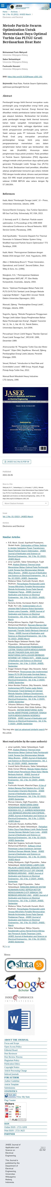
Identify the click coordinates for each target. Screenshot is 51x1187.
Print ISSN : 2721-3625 (14, 1130)
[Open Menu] (2, 5)
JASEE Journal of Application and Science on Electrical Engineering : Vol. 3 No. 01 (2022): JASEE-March (27, 636)
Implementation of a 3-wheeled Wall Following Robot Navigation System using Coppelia (26, 608)
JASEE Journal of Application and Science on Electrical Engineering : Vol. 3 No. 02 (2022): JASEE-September (27, 939)
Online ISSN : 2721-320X (15, 1127)
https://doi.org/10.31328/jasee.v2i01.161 (25, 77)
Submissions (9, 1088)
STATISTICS (10, 1091)
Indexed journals (11, 1074)
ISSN (6, 1124)
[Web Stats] (10, 1097)
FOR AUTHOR (11, 1077)
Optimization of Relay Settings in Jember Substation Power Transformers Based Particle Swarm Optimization (27, 548)
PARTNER (9, 1134)
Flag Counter (10, 1100)
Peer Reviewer (10, 1053)
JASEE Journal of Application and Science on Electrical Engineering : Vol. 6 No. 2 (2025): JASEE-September (27, 680)
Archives (14, 12)
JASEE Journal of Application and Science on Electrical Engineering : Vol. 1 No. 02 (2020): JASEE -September (27, 575)
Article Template (11, 1084)
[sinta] (25, 972)
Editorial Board (11, 1050)
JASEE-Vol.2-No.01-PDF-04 (18, 462)
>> (9, 946)
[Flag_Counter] (15, 1120)
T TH (13, 1040)
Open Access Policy (13, 1047)
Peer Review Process (13, 1057)
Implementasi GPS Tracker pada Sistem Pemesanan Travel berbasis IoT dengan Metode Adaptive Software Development (25, 691)
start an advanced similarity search (30, 729)
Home (5, 12)
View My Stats (23, 1097)
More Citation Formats (14, 503)
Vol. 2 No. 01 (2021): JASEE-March (17, 14)
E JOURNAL (22, 1040)
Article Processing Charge (15, 1071)
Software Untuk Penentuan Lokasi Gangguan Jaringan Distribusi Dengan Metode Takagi (24, 848)
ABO (6, 1040)
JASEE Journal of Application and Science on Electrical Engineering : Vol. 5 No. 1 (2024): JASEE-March (27, 818)
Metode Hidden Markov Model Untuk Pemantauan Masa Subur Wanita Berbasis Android (28, 771)
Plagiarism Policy (11, 1060)
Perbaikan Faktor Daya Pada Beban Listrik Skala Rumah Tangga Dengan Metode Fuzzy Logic (28, 829)
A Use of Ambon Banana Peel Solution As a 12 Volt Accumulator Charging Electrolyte (27, 788)
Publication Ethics (12, 1064)
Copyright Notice (11, 1067)
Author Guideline (11, 1081)
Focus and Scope (11, 1043)
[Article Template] (19, 1034)
